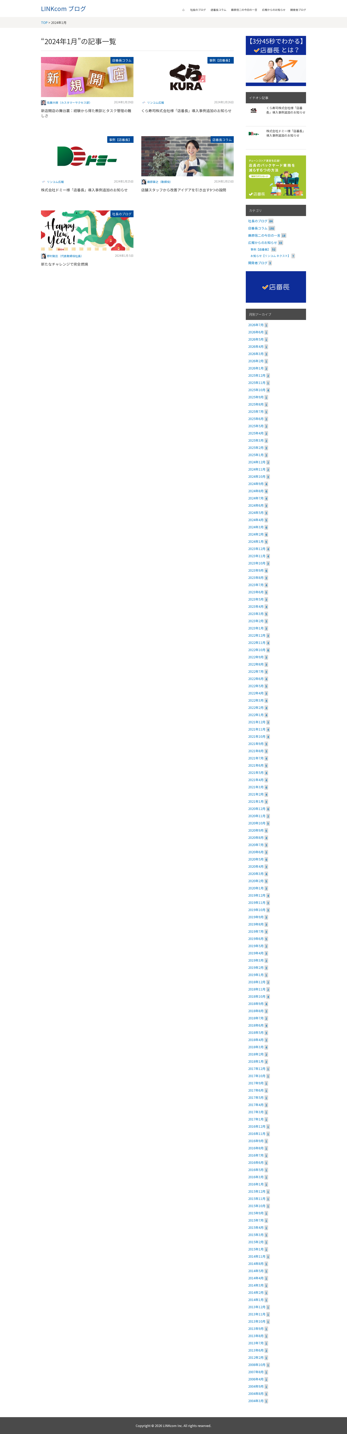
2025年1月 (256, 454)
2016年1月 (256, 1184)
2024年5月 (256, 512)
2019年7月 (256, 931)
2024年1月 (256, 541)
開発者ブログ (298, 10)
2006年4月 (256, 1379)
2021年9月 (256, 743)
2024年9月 (256, 483)
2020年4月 (256, 866)
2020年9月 (256, 830)
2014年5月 (256, 1270)
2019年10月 (256, 909)
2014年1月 (256, 1299)
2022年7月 (256, 671)
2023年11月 (256, 555)
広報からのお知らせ (274, 10)
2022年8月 (256, 664)
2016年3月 (256, 1176)
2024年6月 (256, 505)
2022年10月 (256, 649)
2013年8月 (256, 1335)
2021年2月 (256, 794)
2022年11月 (256, 642)
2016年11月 (256, 1133)
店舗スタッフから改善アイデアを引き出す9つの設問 (183, 189)
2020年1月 (256, 888)
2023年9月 (256, 570)
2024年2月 (256, 534)
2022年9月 (256, 657)
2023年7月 (256, 584)
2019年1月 (256, 974)
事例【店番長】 (220, 60)
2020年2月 (256, 880)
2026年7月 (256, 324)
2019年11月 (256, 902)
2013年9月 (256, 1328)
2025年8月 (256, 404)
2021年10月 (256, 736)
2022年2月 (256, 707)
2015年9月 (256, 1213)
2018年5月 (256, 1032)
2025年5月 (256, 425)
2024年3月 (256, 527)
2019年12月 (256, 895)
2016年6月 (256, 1162)
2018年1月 (256, 1061)
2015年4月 (256, 1227)
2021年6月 (256, 765)
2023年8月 (256, 577)
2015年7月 (256, 1220)
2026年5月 (256, 339)
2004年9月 (256, 1386)
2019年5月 (256, 945)
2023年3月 (256, 613)
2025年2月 (256, 447)
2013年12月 (256, 1306)
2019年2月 (256, 967)
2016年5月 (256, 1169)
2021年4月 (256, 779)
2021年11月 (256, 729)
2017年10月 (256, 1075)
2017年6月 (256, 1090)
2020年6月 (256, 851)
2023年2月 (256, 620)
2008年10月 (256, 1364)
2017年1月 (256, 1119)
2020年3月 (256, 873)
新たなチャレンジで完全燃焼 (64, 264)
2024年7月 (256, 498)
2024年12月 (256, 462)
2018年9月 (256, 1003)
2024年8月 (256, 490)
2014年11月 (256, 1256)
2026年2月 (256, 360)
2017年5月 (256, 1097)
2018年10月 (256, 996)
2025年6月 (256, 418)
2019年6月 (256, 938)
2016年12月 (256, 1126)
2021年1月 (256, 801)
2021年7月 (256, 758)
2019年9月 (256, 916)
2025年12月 (256, 375)
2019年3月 (256, 960)
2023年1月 (256, 628)
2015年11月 (256, 1198)
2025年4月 (256, 433)
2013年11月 (256, 1314)
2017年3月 (256, 1111)
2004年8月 (256, 1393)
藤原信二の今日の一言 (244, 10)
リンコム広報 (155, 102)
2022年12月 (256, 635)
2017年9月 (256, 1083)
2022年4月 (256, 693)
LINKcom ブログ (63, 8)
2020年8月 (256, 837)
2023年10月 (256, 563)
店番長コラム (218, 10)
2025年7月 (256, 411)
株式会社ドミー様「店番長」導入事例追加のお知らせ (84, 189)
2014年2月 (256, 1292)
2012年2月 (256, 1357)
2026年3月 (256, 353)
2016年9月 (256, 1140)
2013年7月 (256, 1343)
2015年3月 (256, 1234)
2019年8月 (256, 924)
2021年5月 (256, 772)
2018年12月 (256, 981)
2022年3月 (256, 700)
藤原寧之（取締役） (159, 182)
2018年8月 (256, 1010)
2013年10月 (256, 1321)
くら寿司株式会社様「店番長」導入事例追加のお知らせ (186, 110)
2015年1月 (256, 1249)
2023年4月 (256, 606)
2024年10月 (256, 476)
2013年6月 (256, 1350)
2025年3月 (256, 440)
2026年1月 (256, 368)
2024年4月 (256, 519)
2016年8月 (256, 1148)
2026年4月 (256, 346)
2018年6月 (256, 1025)
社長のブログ (198, 10)
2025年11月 (256, 382)
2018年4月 (256, 1039)
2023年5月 (256, 599)
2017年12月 (256, 1068)
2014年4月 (256, 1278)
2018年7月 (256, 1018)
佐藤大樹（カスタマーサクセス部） (69, 102)
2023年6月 (256, 592)
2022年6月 (256, 678)
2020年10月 (256, 823)
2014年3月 (256, 1285)
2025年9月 (256, 397)
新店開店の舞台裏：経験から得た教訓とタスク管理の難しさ (86, 113)
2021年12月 (256, 722)
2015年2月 (256, 1241)
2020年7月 (256, 844)
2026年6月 (256, 332)
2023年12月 (256, 548)
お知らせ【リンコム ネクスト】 (271, 256)
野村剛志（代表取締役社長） (65, 256)
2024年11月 (256, 469)
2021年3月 (256, 786)
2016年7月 (256, 1155)
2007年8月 (256, 1371)
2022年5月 (256, 685)
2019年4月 (256, 953)
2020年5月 (256, 859)
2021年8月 (256, 750)
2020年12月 (256, 808)
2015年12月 (256, 1191)
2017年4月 (256, 1104)
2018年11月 (256, 989)
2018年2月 (256, 1054)
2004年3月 (256, 1400)
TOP (44, 22)
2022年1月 (256, 714)
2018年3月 (256, 1046)
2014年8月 (256, 1263)
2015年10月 (256, 1205)
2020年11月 (256, 815)
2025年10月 (256, 389)
